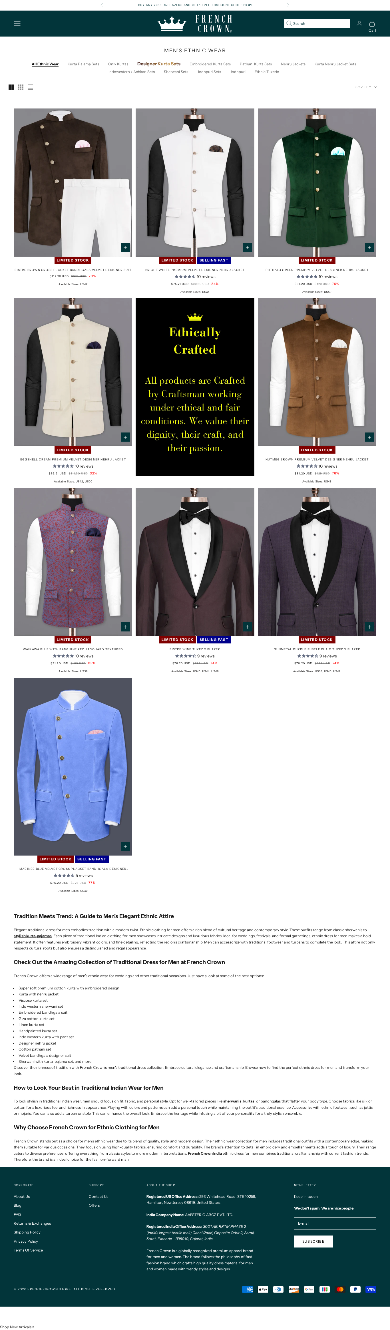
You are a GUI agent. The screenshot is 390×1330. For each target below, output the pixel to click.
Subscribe (313, 1241)
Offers (94, 1205)
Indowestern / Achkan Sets (131, 71)
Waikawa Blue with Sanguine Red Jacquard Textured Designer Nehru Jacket (73, 649)
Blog (17, 1205)
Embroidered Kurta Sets (210, 64)
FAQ (17, 1214)
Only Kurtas (118, 64)
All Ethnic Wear (45, 64)
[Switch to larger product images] (11, 87)
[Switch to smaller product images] (20, 87)
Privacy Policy (26, 1241)
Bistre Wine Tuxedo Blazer (195, 649)
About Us (22, 1196)
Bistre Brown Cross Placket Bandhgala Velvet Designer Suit (73, 270)
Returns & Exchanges (32, 1223)
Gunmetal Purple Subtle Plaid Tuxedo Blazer (317, 649)
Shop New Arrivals (15, 1327)
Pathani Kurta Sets (256, 64)
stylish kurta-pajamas (33, 935)
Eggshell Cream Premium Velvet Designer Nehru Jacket (73, 459)
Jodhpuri (238, 71)
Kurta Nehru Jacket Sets (335, 64)
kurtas (248, 1101)
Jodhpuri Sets (209, 71)
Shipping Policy (27, 1232)
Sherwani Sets (176, 71)
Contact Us (98, 1196)
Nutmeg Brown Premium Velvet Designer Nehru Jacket (317, 459)
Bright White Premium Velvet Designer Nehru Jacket (195, 270)
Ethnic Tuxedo (267, 71)
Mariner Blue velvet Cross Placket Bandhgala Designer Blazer (72, 869)
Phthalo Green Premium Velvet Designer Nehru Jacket (317, 270)
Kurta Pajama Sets (83, 64)
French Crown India (205, 1153)
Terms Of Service (28, 1250)
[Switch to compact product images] (30, 87)
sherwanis (232, 1101)
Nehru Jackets (293, 64)
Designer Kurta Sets (158, 64)
